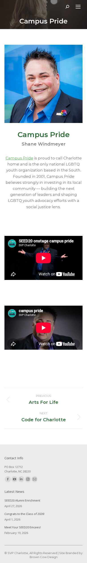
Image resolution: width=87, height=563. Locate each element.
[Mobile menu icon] (78, 6)
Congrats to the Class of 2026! (24, 514)
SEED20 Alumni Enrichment (22, 500)
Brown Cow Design (44, 557)
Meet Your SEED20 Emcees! (22, 527)
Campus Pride (19, 158)
